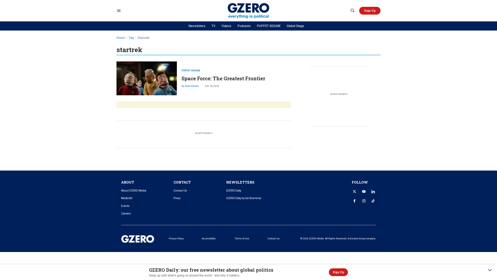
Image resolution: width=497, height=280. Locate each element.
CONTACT (182, 182)
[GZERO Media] (248, 10)
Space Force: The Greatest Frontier (223, 78)
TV (213, 26)
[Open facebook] (354, 201)
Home (120, 37)
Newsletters (197, 26)
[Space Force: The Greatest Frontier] (146, 78)
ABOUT (127, 182)
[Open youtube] (364, 191)
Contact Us (180, 190)
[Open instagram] (364, 201)
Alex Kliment (192, 86)
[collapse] (490, 270)
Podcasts (244, 26)
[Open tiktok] (373, 201)
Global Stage (295, 26)
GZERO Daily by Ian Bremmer (244, 198)
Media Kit (126, 198)
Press (177, 198)
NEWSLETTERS (240, 182)
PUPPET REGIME (269, 26)
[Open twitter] (354, 191)
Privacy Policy (176, 238)
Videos (226, 26)
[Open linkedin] (373, 191)
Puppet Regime (191, 70)
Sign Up (338, 272)
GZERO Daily (233, 190)
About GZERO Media (133, 190)
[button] (370, 11)
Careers (126, 213)
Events (125, 205)
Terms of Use (242, 238)
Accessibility (208, 238)
